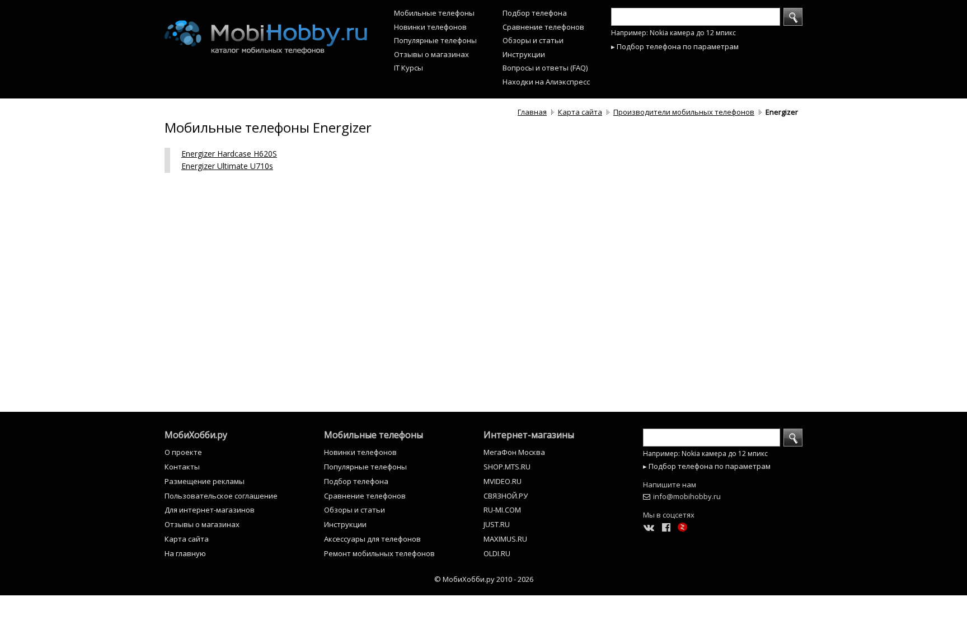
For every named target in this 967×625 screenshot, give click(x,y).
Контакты (182, 467)
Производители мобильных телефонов (683, 112)
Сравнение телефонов (543, 27)
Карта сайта (580, 112)
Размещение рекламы (205, 481)
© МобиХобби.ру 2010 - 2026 (483, 579)
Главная (532, 112)
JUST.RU (497, 524)
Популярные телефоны (435, 40)
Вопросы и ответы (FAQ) (545, 68)
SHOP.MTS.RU (507, 467)
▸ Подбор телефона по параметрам (675, 46)
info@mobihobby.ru (687, 496)
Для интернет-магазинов (210, 510)
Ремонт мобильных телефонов (379, 553)
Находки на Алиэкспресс (546, 82)
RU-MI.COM (502, 510)
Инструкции (524, 54)
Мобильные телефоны (434, 13)
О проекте (183, 452)
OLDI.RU (497, 553)
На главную (185, 553)
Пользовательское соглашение (221, 496)
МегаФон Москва (514, 452)
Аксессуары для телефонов (372, 539)
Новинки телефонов (430, 27)
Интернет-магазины (529, 435)
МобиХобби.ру (196, 435)
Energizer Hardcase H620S (229, 153)
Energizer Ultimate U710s (227, 166)
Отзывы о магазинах (431, 54)
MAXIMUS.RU (505, 539)
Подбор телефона (535, 13)
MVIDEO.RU (503, 481)
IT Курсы (408, 68)
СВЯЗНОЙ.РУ (506, 496)
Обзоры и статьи (533, 40)
